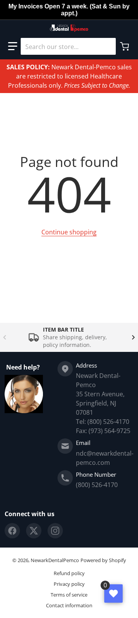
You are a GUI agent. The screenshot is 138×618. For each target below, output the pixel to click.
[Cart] (125, 46)
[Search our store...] (107, 46)
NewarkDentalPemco (55, 560)
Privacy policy (69, 583)
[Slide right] (133, 337)
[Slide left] (4, 337)
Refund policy (69, 573)
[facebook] (12, 530)
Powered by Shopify (103, 560)
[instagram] (55, 530)
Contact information (69, 605)
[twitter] (33, 530)
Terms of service (69, 594)
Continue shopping (69, 232)
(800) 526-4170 (97, 485)
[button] (13, 46)
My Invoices (25, 6)
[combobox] (68, 46)
